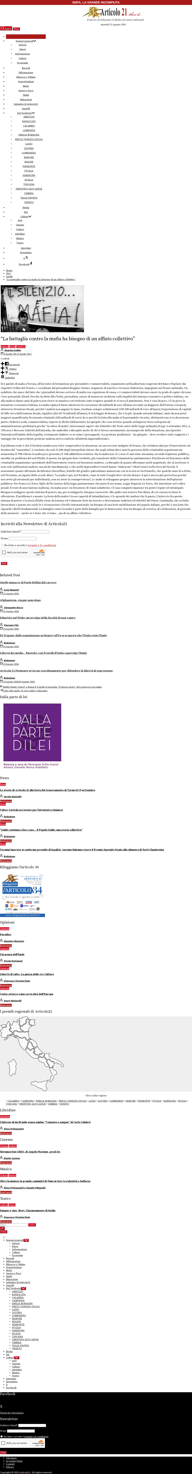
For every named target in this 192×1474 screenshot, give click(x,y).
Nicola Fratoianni (13, 961)
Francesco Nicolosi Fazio (17, 980)
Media (25, 207)
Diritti (26, 95)
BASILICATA (29, 121)
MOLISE (28, 161)
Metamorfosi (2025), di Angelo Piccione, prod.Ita (30, 1151)
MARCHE (29, 157)
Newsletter (26, 252)
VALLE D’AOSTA (29, 197)
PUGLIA (28, 170)
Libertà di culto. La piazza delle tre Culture (27, 974)
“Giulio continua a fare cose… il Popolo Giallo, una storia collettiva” (41, 830)
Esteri (23, 49)
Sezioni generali (24, 41)
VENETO (29, 202)
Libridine (20, 233)
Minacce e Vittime (26, 77)
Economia (22, 62)
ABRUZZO (28, 116)
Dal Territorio (24, 113)
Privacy (10, 1467)
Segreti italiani (26, 81)
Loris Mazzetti (11, 589)
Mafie (26, 86)
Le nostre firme (14, 1461)
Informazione (22, 53)
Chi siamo (11, 1458)
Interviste (26, 248)
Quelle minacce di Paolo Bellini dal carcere (28, 582)
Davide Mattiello (12, 796)
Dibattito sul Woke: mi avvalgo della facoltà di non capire (37, 618)
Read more (6, 801)
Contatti (10, 1464)
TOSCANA (28, 184)
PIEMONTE (29, 166)
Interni (22, 44)
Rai (26, 212)
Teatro (20, 242)
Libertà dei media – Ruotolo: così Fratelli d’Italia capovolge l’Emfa (43, 653)
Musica (20, 238)
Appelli (26, 108)
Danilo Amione (12, 1158)
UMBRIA (29, 193)
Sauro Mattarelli (12, 1000)
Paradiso (5, 934)
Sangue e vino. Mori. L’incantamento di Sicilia (27, 1210)
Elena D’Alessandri (14, 1128)
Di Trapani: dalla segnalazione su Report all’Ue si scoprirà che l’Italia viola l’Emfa (53, 635)
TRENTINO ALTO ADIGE (29, 188)
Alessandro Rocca (13, 607)
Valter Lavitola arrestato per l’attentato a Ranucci (31, 810)
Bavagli (26, 68)
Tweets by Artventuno (12, 1412)
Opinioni (4, 928)
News (3, 784)
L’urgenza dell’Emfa (12, 954)
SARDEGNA (29, 175)
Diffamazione (26, 72)
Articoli (5, 346)
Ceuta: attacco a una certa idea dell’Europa (26, 994)
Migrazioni (26, 99)
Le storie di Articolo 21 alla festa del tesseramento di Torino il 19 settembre (47, 790)
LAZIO (28, 143)
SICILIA (29, 179)
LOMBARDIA (29, 152)
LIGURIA (29, 148)
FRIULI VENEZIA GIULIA (29, 139)
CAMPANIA (29, 130)
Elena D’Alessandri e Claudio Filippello (24, 1187)
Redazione (9, 642)
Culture (23, 58)
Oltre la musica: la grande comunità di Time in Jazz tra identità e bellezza (45, 1181)
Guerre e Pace (25, 90)
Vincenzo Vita (11, 625)
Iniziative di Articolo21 (26, 104)
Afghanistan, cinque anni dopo (20, 600)
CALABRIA (29, 125)
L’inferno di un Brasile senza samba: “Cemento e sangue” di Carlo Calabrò (45, 1122)
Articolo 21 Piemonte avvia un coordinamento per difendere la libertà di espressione (56, 670)
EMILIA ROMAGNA (29, 134)
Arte (20, 220)
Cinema (20, 224)
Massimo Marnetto (14, 941)
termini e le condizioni (42, 545)
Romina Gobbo (12, 350)
